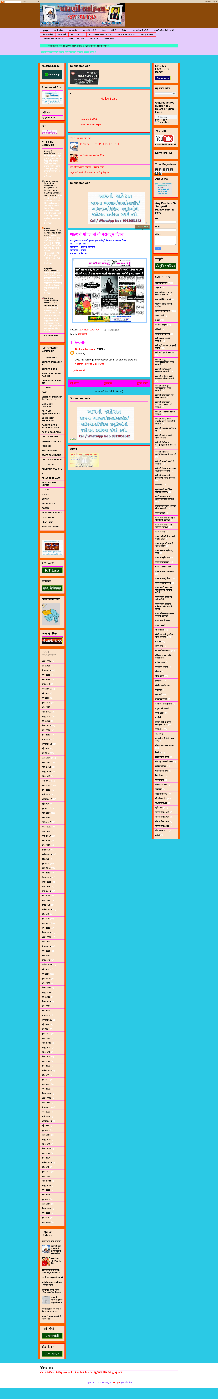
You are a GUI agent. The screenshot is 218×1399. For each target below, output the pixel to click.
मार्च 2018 (46, 850)
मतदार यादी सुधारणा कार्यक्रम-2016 (163, 723)
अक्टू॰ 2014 (46, 661)
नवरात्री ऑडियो (161, 667)
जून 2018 (46, 863)
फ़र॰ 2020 (46, 955)
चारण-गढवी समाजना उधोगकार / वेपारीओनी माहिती (163, 606)
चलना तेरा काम (50, 153)
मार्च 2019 (46, 905)
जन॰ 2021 (46, 1006)
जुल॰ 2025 (46, 1204)
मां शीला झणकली (50, 270)
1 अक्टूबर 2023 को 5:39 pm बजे (89, 364)
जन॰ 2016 (46, 730)
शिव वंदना (159, 775)
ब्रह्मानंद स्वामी (161, 699)
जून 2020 (46, 974)
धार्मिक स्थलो (160, 662)
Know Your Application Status (51, 412)
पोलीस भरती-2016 (162, 685)
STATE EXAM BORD (51, 455)
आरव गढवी (159, 315)
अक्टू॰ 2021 (46, 1047)
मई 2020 (45, 969)
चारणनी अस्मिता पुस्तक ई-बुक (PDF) (57, 1299)
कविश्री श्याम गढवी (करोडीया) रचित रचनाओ (165, 476)
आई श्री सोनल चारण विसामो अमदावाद (163, 293)
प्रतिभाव (158, 690)
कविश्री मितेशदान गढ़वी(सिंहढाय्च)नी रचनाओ (165, 453)
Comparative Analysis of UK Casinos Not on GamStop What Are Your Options (52, 190)
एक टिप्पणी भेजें (79, 370)
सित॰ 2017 (46, 822)
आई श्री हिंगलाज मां (163, 299)
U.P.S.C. (45, 490)
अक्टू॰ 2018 (46, 882)
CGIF (44, 392)
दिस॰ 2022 (46, 1107)
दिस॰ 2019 (46, 946)
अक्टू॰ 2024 (46, 1185)
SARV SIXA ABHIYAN (52, 512)
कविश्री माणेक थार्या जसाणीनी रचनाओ (163, 370)
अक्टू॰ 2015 (46, 716)
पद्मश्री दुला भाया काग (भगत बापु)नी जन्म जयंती (99, 144)
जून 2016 (46, 753)
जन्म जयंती (82, 334)
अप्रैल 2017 (47, 799)
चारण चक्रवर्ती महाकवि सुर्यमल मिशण (164, 544)
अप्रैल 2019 (47, 909)
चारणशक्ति (48, 268)
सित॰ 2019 (46, 932)
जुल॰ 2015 (46, 702)
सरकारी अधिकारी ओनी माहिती (164, 30)
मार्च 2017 (46, 794)
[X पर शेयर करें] (114, 330)
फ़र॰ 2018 (46, 845)
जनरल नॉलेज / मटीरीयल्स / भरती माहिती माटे (100, 113)
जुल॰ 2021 (46, 1034)
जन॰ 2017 (46, 785)
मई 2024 (45, 1167)
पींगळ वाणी (159, 676)
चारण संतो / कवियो (89, 30)
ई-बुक (104, 30)
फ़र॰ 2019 (46, 900)
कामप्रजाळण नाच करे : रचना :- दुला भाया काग (51, 1271)
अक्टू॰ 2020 (46, 992)
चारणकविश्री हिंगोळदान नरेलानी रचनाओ (164, 614)
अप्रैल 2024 (47, 1162)
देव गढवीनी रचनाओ (163, 650)
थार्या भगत (159, 646)
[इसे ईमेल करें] (110, 330)
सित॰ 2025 (46, 1208)
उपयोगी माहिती (161, 325)
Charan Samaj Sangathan (51, 182)
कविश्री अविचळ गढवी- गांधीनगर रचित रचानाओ (164, 377)
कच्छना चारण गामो (162, 334)
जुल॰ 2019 (46, 923)
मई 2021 (45, 1024)
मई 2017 (45, 804)
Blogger (116, 1382)
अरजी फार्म (62, 34)
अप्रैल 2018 (47, 854)
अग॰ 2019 (46, 928)
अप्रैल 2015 (47, 689)
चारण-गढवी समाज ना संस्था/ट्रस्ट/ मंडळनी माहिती (163, 590)
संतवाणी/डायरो (161, 785)
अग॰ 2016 (46, 762)
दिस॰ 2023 (46, 1148)
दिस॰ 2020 (46, 1001)
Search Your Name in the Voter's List (52, 398)
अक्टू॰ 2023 (46, 1139)
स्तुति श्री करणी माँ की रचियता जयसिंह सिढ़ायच (89, 172)
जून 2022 (46, 1080)
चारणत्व (47, 228)
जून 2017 (46, 808)
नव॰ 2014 (46, 666)
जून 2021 (46, 1029)
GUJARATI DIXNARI (51, 441)
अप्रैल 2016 (47, 744)
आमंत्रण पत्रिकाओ (162, 311)
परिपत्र (158, 671)
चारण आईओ (73, 30)
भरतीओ (158, 717)
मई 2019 (45, 914)
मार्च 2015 (46, 684)
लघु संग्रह (159, 734)
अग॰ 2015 (46, 707)
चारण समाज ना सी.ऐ (163, 567)
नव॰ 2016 (46, 776)
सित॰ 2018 (46, 877)
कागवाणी (158, 485)
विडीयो (124, 30)
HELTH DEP (47, 522)
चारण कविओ (160, 532)
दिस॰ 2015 (46, 725)
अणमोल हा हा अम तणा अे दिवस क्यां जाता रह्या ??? (52, 1310)
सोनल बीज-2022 (162, 826)
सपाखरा (158, 789)
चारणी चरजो (160, 625)
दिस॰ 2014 (46, 670)
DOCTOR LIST (77, 34)
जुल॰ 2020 (46, 978)
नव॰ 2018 (46, 886)
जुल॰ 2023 (46, 1135)
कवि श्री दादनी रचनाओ (164, 353)
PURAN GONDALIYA (52, 432)
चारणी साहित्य (58, 30)
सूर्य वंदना (159, 808)
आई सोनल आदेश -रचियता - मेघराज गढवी (87, 167)
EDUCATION (48, 517)
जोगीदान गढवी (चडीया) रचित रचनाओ (97, 108)
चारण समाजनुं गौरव (162, 578)
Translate (164, 122)
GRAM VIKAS (48, 503)
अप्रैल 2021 (47, 1020)
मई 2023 (45, 1126)
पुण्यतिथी (158, 681)
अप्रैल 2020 (47, 965)
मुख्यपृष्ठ (45, 30)
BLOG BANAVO (49, 450)
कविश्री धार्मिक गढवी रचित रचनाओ (163, 436)
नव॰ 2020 (46, 997)
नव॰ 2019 (46, 942)
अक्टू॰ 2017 (46, 827)
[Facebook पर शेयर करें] (116, 330)
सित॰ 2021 (46, 1043)
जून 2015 (46, 698)
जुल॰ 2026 (46, 1222)
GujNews (48, 298)
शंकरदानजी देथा (161, 771)
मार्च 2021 (46, 1015)
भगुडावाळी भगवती (162, 708)
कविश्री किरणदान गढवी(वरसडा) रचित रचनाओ (163, 388)
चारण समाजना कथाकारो (165, 571)
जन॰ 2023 (46, 1112)
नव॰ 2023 (46, 1144)
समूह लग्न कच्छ (161, 794)
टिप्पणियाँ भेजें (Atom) (114, 391)
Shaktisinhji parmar (85, 349)
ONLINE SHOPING (50, 436)
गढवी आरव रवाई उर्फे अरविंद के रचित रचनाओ (164, 497)
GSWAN (45, 499)
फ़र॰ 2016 (46, 735)
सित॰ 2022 (46, 1093)
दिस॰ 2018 (46, 891)
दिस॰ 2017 (46, 836)
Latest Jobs (109, 39)
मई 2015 (45, 693)
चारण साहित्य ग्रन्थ (163, 583)
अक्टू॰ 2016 (46, 771)
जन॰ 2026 (46, 1213)
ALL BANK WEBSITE (52, 469)
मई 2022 (45, 1075)
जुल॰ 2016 (46, 758)
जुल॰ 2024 (46, 1171)
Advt (157, 835)
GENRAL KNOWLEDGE (53, 39)
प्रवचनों (158, 694)
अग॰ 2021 (46, 1038)
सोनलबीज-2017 (161, 830)
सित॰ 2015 (46, 712)
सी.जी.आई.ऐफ (161, 798)
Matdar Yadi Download (47, 405)
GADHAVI (46, 388)
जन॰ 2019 (46, 896)
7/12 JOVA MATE (50, 357)
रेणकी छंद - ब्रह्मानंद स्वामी (52, 1277)
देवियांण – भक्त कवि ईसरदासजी (163, 656)
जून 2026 (46, 1217)
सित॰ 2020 (46, 988)
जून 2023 (46, 1130)
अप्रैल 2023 (47, 1121)
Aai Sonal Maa (51, 336)
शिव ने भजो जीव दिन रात (80, 138)
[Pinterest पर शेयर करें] (118, 330)
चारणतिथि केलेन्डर (162, 620)
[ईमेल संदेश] (104, 329)
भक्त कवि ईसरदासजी (163, 704)
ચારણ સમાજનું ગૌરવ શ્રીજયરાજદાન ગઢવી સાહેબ (53, 232)
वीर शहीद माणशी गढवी (164, 762)
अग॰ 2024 (46, 1176)
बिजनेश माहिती (48, 34)
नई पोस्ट (74, 383)
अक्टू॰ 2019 (46, 937)
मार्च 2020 (46, 960)
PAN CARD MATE (50, 526)
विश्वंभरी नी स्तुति (162, 757)
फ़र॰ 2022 (46, 1066)
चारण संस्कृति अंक (162, 557)
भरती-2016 (160, 713)
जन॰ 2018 (46, 840)
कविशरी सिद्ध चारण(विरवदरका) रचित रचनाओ (164, 362)
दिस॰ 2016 (46, 781)
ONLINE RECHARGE (52, 459)
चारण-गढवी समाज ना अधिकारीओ (163, 598)
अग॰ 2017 (46, 817)
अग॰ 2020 (46, 983)
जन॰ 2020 (46, 951)
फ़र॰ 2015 (46, 679)
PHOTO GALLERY (76, 39)
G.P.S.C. (46, 494)
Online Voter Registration (48, 419)
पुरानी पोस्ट (142, 383)
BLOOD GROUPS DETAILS (101, 34)
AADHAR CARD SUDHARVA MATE (50, 426)
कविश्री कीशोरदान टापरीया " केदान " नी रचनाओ (163, 404)
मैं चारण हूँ (48, 151)
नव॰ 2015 (46, 721)
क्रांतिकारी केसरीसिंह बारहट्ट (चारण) (163, 490)
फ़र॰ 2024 (46, 1158)
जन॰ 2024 (46, 1153)
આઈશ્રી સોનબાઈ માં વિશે (92, 155)
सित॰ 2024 (46, 1181)
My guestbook (48, 117)
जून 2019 (46, 919)
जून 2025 (46, 1199)
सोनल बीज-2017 (162, 817)
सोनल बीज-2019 (162, 821)
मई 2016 (45, 748)
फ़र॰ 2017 (46, 790)
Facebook (46, 446)
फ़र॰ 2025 (46, 1194)
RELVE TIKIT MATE (51, 478)
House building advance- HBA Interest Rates (51, 302)
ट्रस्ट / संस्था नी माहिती (140, 30)
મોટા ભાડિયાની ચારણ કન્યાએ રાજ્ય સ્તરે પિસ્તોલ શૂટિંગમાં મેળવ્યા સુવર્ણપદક (81, 1372)
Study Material (147, 34)
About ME (94, 39)
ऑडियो (113, 30)
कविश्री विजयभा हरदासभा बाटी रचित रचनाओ (165, 469)
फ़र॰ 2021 (46, 1011)
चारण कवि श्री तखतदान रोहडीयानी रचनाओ (165, 519)
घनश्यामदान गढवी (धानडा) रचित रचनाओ (165, 507)
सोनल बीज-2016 (162, 812)
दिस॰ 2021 (46, 1057)
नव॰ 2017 (46, 831)
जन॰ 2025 (46, 1190)
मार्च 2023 (46, 1116)
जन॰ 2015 (46, 675)
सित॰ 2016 (46, 767)
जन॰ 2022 (46, 1061)
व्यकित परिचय (160, 766)
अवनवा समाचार (161, 283)
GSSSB (45, 508)
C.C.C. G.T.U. (48, 464)
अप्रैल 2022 (47, 1070)
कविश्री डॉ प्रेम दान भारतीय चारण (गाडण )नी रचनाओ (165, 421)
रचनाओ (158, 729)
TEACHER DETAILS (126, 34)
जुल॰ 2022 (46, 1084)
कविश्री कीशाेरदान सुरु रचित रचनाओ (164, 396)
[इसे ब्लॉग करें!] (112, 330)
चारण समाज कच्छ (162, 562)
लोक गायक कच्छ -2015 (164, 745)
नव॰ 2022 (46, 1103)
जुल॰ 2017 (46, 813)
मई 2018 (45, 859)
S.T (43, 473)
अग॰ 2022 (46, 1089)
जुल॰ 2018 (46, 868)
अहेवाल (158, 288)
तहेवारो (158, 641)
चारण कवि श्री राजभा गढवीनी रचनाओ (163, 526)
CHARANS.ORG (49, 369)
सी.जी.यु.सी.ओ (161, 803)
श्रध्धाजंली (159, 780)
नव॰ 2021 (46, 1052)
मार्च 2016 (46, 739)
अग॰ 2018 (46, 873)
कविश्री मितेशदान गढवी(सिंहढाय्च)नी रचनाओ (165, 443)
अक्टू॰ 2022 (46, 1098)
